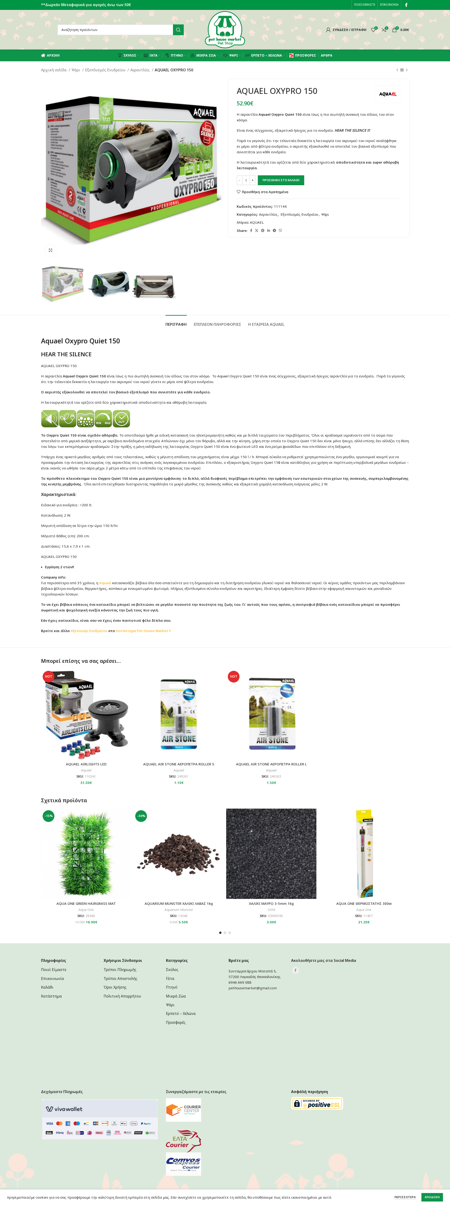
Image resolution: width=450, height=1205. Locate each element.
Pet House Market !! (154, 630)
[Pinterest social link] (263, 230)
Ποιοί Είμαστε (53, 969)
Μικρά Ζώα (176, 996)
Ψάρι (76, 70)
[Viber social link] (281, 230)
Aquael (86, 770)
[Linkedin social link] (268, 230)
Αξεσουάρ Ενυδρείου (89, 630)
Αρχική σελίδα (54, 70)
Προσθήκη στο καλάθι (281, 180)
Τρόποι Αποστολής (120, 978)
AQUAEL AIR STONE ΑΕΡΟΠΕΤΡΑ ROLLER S (178, 764)
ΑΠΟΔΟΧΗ (432, 1197)
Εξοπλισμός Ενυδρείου (105, 70)
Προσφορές (176, 1022)
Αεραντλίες (140, 70)
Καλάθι (47, 987)
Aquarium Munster (179, 909)
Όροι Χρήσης (115, 987)
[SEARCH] (178, 29)
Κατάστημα (126, 630)
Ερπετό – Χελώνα (181, 1013)
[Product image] (86, 714)
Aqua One (86, 909)
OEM (271, 909)
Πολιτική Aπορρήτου (122, 996)
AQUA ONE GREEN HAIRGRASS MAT (86, 903)
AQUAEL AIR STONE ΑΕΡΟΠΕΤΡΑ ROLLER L (271, 764)
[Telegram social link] (274, 230)
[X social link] (257, 230)
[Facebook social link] (406, 4)
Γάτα (170, 978)
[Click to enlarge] (50, 250)
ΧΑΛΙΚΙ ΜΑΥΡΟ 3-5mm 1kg (271, 903)
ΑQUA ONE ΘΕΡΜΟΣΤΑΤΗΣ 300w (364, 903)
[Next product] (406, 70)
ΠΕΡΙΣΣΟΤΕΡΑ (405, 1197)
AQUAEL (257, 222)
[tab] (176, 322)
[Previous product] (397, 70)
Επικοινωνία (52, 978)
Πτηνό (171, 987)
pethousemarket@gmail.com (253, 988)
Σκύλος (172, 969)
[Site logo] (225, 29)
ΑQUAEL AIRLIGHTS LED (86, 764)
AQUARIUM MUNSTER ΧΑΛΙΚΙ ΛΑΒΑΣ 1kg (179, 903)
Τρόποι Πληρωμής (120, 969)
